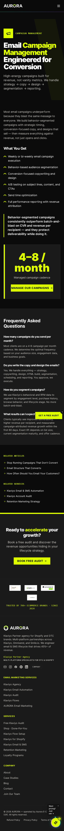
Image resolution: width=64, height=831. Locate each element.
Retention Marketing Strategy (23, 501)
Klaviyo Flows (11, 700)
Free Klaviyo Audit (14, 723)
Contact (8, 788)
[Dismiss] (62, 412)
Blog (6, 783)
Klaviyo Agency (12, 684)
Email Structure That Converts (24, 468)
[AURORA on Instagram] (10, 666)
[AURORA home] (16, 628)
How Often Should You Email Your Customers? (33, 473)
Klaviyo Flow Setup (14, 733)
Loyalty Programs (14, 755)
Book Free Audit (30, 560)
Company (36, 667)
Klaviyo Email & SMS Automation (25, 490)
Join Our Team (12, 793)
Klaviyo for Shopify (14, 739)
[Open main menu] (58, 6)
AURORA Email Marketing (18, 705)
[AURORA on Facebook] (15, 666)
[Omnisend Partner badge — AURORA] (48, 588)
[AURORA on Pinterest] (21, 666)
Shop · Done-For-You (15, 728)
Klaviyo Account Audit (19, 496)
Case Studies (11, 777)
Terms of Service (49, 820)
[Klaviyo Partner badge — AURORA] (15, 588)
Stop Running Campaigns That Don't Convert (32, 462)
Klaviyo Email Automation (18, 689)
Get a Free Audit (49, 415)
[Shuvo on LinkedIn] (26, 666)
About (7, 772)
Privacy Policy (30, 820)
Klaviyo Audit (11, 695)
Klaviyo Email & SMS (15, 744)
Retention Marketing (15, 749)
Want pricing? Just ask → (52, 810)
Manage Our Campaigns (30, 288)
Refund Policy (13, 820)
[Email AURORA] (5, 666)
